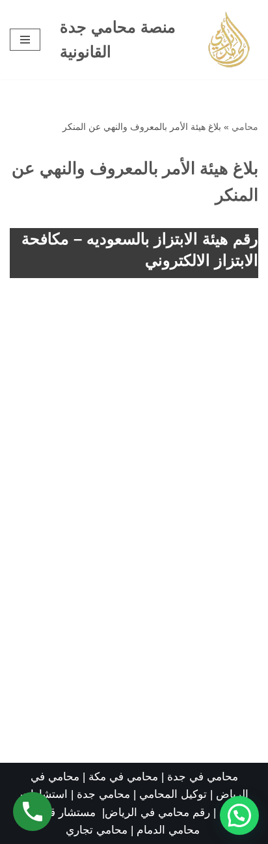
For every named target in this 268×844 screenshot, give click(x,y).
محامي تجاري (96, 830)
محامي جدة (105, 794)
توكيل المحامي (173, 794)
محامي (245, 126)
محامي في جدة (202, 777)
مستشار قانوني (62, 812)
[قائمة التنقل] (25, 40)
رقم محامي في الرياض (157, 812)
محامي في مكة (123, 777)
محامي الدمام (168, 830)
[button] (239, 815)
